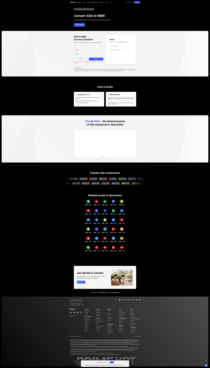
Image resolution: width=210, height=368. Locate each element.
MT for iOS (109, 327)
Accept (112, 362)
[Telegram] (134, 300)
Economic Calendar (122, 314)
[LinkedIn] (122, 300)
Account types (98, 327)
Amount (76, 45)
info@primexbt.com (79, 303)
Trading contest (132, 332)
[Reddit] (137, 300)
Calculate (96, 59)
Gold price (86, 329)
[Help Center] (127, 2)
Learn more (107, 362)
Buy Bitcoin (120, 327)
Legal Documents (133, 323)
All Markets (109, 320)
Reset (81, 59)
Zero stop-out (98, 329)
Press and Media (133, 317)
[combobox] (89, 50)
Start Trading (79, 25)
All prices (86, 330)
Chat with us (102, 292)
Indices (109, 312)
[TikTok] (131, 300)
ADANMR (102, 156)
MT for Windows (110, 330)
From (75, 49)
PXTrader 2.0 (98, 311)
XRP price (86, 321)
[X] (117, 300)
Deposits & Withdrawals (99, 321)
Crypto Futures (87, 311)
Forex (108, 311)
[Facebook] (125, 300)
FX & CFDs (86, 312)
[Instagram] (120, 300)
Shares (109, 315)
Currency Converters (122, 312)
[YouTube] (128, 300)
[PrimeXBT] (73, 2)
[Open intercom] (206, 365)
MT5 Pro (109, 333)
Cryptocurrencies (110, 317)
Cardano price (87, 324)
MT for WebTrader (110, 332)
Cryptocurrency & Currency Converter (85, 9)
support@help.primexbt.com (79, 304)
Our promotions (132, 329)
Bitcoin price (87, 318)
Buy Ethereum (121, 328)
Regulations (132, 314)
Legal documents (138, 336)
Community (132, 312)
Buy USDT (120, 330)
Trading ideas (121, 315)
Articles (120, 321)
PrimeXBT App (98, 312)
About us (131, 311)
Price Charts (121, 311)
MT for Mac (109, 329)
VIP (96, 324)
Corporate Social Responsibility (135, 318)
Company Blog (132, 320)
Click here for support (75, 300)
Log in (132, 2)
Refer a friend (132, 330)
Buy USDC (120, 331)
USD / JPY (86, 327)
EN (129, 2)
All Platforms (98, 315)
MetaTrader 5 (98, 314)
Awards (131, 315)
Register (137, 2)
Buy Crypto (86, 314)
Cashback (97, 330)
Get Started (80, 282)
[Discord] (140, 300)
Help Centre (115, 292)
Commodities (110, 314)
